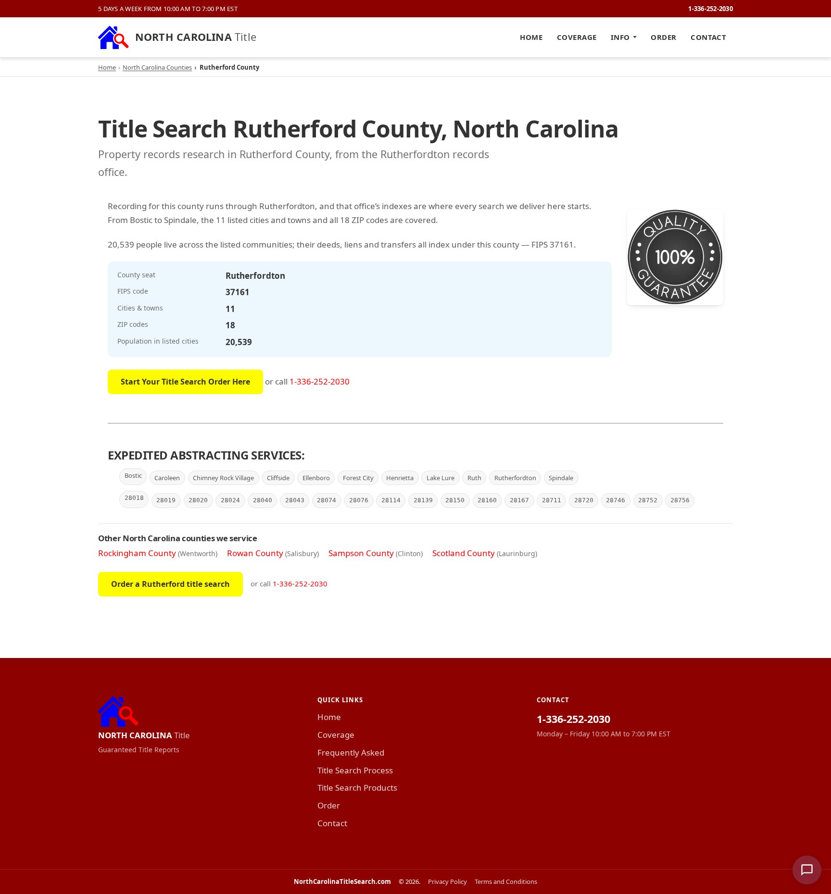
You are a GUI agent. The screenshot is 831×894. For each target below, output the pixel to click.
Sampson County (361, 553)
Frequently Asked (350, 752)
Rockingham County (137, 553)
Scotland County (463, 553)
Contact (708, 37)
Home (531, 37)
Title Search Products (357, 787)
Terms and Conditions (506, 881)
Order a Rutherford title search (170, 584)
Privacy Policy (447, 881)
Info (620, 37)
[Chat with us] (807, 870)
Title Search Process (355, 770)
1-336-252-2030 (710, 8)
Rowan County (255, 553)
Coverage (577, 37)
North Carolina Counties (157, 67)
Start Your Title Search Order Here (185, 381)
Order (663, 37)
